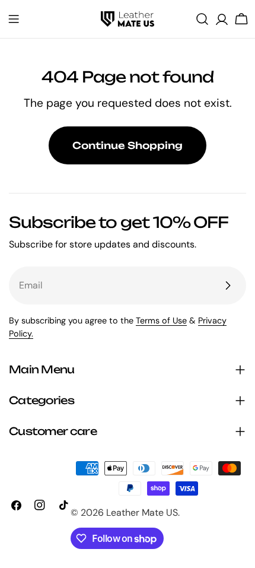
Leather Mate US (142, 512)
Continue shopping (127, 145)
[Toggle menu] (14, 19)
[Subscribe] (228, 285)
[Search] (202, 19)
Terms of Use (161, 320)
